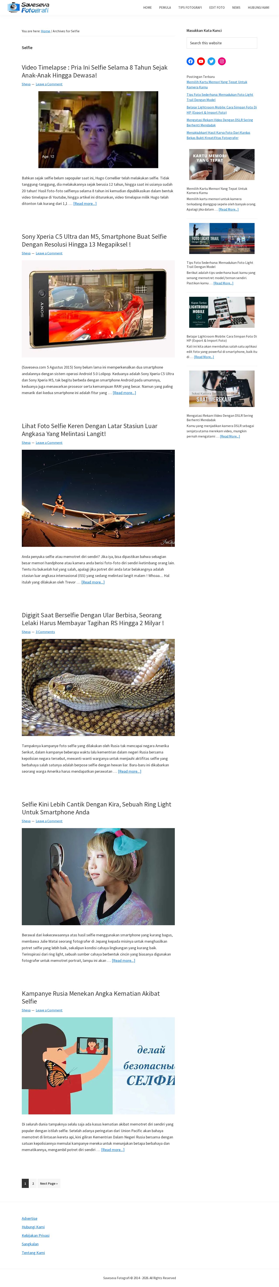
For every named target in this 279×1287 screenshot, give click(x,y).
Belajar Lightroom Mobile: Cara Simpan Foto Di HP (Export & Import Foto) (222, 338)
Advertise (29, 1218)
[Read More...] (229, 209)
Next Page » (49, 1184)
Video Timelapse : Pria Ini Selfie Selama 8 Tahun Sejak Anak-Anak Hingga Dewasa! (95, 71)
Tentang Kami (33, 1252)
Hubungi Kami (33, 1226)
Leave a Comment (49, 84)
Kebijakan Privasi (35, 1235)
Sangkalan (30, 1243)
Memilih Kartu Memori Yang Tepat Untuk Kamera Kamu (217, 190)
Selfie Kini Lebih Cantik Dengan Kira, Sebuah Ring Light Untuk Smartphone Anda (96, 808)
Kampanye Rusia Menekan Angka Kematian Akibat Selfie (91, 997)
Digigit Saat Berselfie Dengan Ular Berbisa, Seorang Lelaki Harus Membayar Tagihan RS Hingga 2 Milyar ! (93, 619)
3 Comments (45, 632)
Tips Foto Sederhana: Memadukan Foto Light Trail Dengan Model (220, 264)
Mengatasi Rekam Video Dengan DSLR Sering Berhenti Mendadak (220, 417)
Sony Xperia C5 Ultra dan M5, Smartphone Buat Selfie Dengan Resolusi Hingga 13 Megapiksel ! (94, 240)
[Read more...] (85, 204)
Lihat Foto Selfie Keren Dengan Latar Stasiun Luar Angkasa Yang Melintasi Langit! (89, 430)
